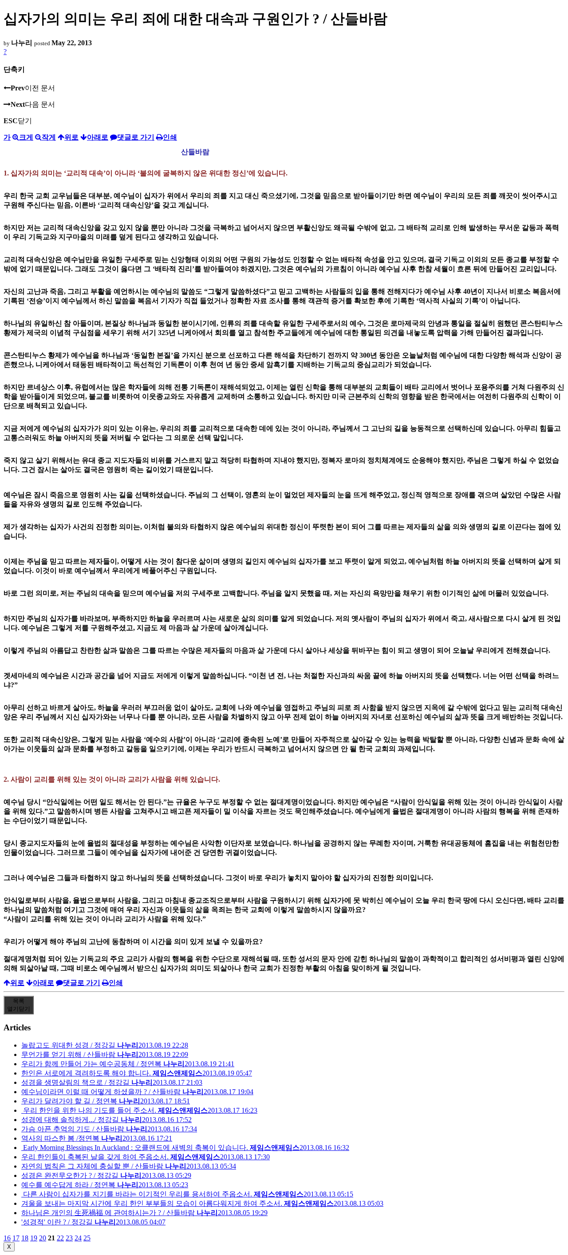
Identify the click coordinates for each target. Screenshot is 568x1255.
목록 (18, 1005)
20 (42, 1238)
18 (24, 1238)
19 (33, 1238)
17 (16, 1238)
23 (69, 1238)
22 (60, 1238)
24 (78, 1238)
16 (7, 1238)
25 (87, 1238)
